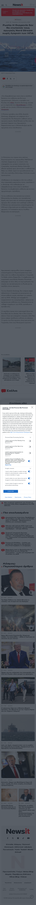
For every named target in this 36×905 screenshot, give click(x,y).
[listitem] (18, 437)
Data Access (18, 497)
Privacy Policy (27, 497)
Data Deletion (8, 497)
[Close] (32, 407)
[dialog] (18, 452)
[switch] (29, 441)
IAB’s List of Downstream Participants (20, 432)
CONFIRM (11, 491)
